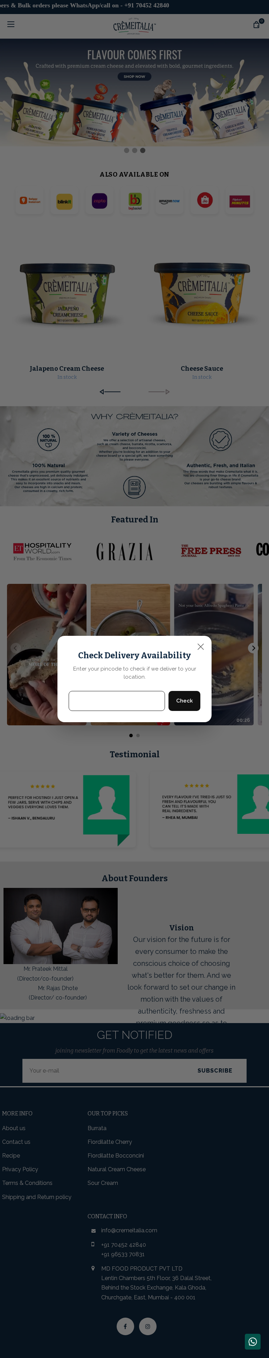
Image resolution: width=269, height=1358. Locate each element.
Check (184, 701)
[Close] (200, 646)
